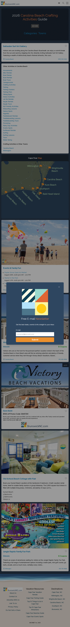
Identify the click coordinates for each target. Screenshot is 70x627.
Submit (35, 339)
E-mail (18, 330)
